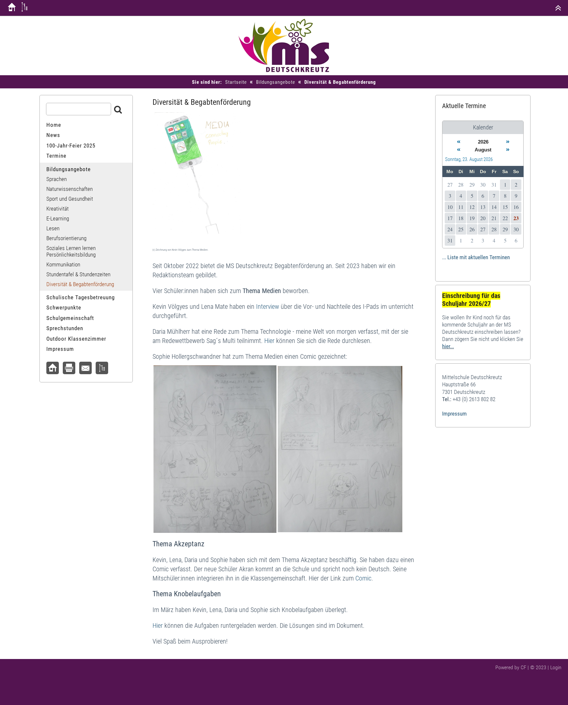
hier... (448, 346)
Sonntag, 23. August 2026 (469, 159)
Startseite (236, 82)
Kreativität (57, 208)
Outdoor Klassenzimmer (76, 338)
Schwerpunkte (63, 307)
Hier (269, 341)
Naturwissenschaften (69, 189)
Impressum (60, 349)
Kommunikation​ (63, 264)
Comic (363, 578)
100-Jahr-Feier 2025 (70, 145)
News (53, 135)
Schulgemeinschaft (70, 318)
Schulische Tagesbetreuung (80, 297)
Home (53, 125)
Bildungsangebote (275, 82)
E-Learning (57, 218)
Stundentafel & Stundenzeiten (78, 274)
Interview (267, 306)
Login (555, 667)
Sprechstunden (64, 328)
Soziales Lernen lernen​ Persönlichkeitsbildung (71, 251)
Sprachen (56, 179)
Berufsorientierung (66, 238)
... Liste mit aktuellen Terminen (476, 257)
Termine (56, 155)
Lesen (52, 228)
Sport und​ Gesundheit (69, 198)
